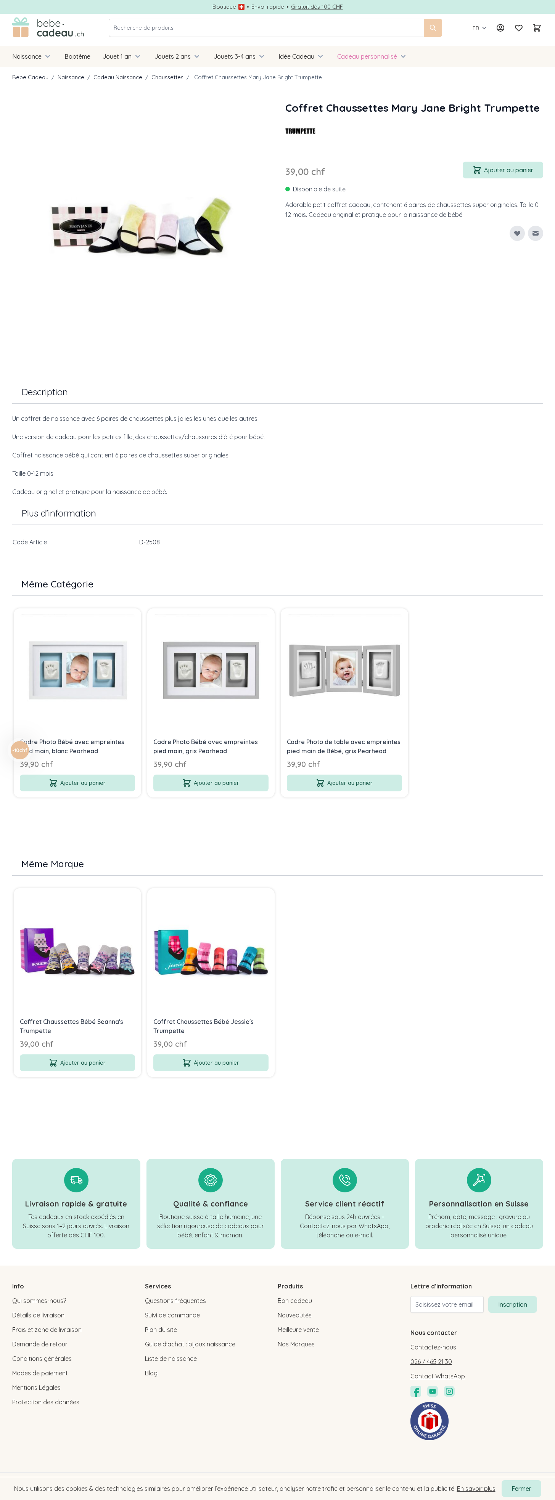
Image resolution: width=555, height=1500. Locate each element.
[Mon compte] (500, 28)
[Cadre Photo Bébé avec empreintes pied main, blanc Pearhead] (77, 672)
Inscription (512, 1304)
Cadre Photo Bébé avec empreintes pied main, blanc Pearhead (72, 746)
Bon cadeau (295, 1300)
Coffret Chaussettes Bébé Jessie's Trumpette (203, 1026)
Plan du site (161, 1329)
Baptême (77, 56)
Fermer (521, 1488)
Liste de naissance (171, 1358)
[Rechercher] (433, 28)
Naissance (27, 56)
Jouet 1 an (117, 56)
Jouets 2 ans (172, 56)
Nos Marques (296, 1344)
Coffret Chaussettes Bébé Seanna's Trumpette (71, 1026)
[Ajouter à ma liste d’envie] (517, 233)
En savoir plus (476, 1488)
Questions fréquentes (175, 1300)
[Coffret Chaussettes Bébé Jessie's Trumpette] (211, 951)
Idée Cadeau (296, 56)
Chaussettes (167, 77)
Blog (151, 1373)
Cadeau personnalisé (367, 56)
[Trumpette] (300, 131)
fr (476, 27)
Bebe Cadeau (30, 77)
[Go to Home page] (48, 27)
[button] (300, 131)
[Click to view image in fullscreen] (141, 229)
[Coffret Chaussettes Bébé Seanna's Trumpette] (77, 951)
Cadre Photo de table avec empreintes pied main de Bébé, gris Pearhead (344, 746)
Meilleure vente (298, 1329)
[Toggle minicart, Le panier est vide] (537, 28)
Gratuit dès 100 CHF (317, 6)
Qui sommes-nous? (39, 1300)
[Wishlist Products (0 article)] (519, 28)
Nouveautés (295, 1315)
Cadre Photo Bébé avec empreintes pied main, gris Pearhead (205, 746)
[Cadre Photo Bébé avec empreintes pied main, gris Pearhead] (211, 672)
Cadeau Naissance (117, 77)
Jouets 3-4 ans (235, 56)
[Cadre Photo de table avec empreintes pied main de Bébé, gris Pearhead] (344, 672)
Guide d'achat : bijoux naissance (190, 1344)
